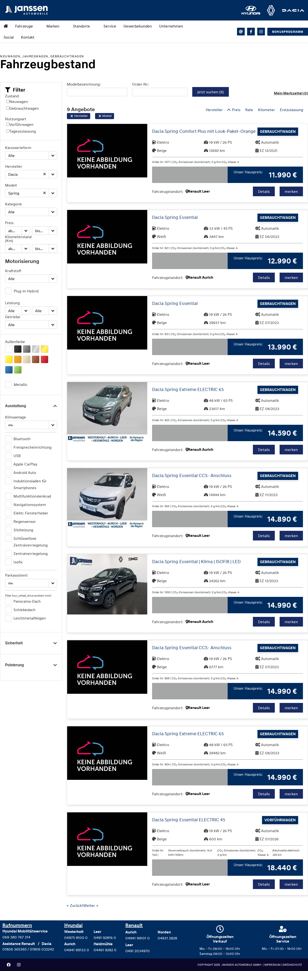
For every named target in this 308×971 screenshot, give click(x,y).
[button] (15, 90)
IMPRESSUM (272, 964)
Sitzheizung (23, 529)
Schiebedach (24, 609)
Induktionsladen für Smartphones (30, 484)
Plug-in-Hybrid (26, 291)
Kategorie (13, 204)
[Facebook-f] (251, 31)
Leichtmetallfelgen (29, 618)
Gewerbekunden (137, 26)
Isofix (18, 562)
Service (109, 26)
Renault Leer (199, 191)
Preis (9, 223)
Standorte (81, 26)
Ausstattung (15, 406)
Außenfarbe (15, 342)
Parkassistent (16, 575)
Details (264, 191)
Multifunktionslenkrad (32, 496)
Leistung (12, 303)
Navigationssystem (29, 504)
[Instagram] (261, 31)
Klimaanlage (15, 417)
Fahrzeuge (24, 26)
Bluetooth (22, 438)
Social (9, 37)
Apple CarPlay (25, 464)
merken (291, 191)
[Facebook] (9, 965)
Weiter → (90, 905)
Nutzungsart (15, 119)
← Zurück (74, 905)
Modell (11, 185)
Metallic (20, 384)
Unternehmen (171, 26)
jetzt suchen (210, 91)
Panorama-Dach (27, 601)
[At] (241, 31)
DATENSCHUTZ (292, 964)
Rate (249, 109)
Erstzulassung (291, 109)
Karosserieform (18, 147)
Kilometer (266, 109)
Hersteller (13, 166)
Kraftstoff (13, 271)
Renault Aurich (200, 277)
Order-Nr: (140, 84)
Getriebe (12, 317)
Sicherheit (14, 643)
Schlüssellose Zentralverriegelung (30, 541)
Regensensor (24, 521)
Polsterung (14, 665)
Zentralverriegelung (30, 553)
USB (17, 455)
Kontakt (27, 37)
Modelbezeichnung (83, 84)
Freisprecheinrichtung (32, 447)
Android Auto (24, 472)
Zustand (12, 96)
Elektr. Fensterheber (30, 513)
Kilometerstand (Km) (17, 239)
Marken (52, 26)
